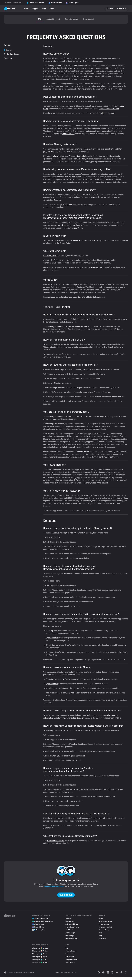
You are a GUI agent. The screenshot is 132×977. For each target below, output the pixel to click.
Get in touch (66, 895)
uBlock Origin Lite (71, 938)
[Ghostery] (9, 8)
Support (35, 9)
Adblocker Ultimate (71, 924)
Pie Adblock (69, 930)
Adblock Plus (69, 921)
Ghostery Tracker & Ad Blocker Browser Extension (67, 326)
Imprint (73, 972)
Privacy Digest (73, 3)
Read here (55, 151)
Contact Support (70, 951)
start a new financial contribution (70, 718)
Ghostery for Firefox (39, 951)
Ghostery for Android (40, 962)
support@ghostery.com (54, 886)
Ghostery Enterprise (105, 930)
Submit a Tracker (71, 954)
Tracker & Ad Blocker (36, 3)
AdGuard (68, 918)
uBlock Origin (69, 936)
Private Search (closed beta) (43, 921)
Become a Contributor (116, 9)
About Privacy (70, 962)
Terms (57, 972)
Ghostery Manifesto (105, 921)
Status (101, 918)
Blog (44, 9)
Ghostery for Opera (39, 957)
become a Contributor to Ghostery (87, 240)
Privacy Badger (70, 933)
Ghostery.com (52, 630)
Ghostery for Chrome (40, 948)
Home (26, 9)
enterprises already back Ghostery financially (66, 156)
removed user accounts (65, 225)
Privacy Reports (104, 924)
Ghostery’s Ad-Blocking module (66, 204)
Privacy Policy (65, 972)
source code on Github (109, 109)
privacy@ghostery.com (104, 113)
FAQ (66, 948)
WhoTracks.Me (56, 3)
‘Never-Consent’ (83, 451)
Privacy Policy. (77, 228)
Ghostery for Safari (39, 954)
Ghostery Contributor (55, 841)
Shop (52, 9)
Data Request (69, 957)
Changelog (102, 938)
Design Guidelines (71, 959)
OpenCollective (52, 638)
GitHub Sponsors (53, 645)
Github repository (97, 267)
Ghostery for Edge (39, 959)
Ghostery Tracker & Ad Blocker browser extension (67, 65)
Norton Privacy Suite (72, 927)
